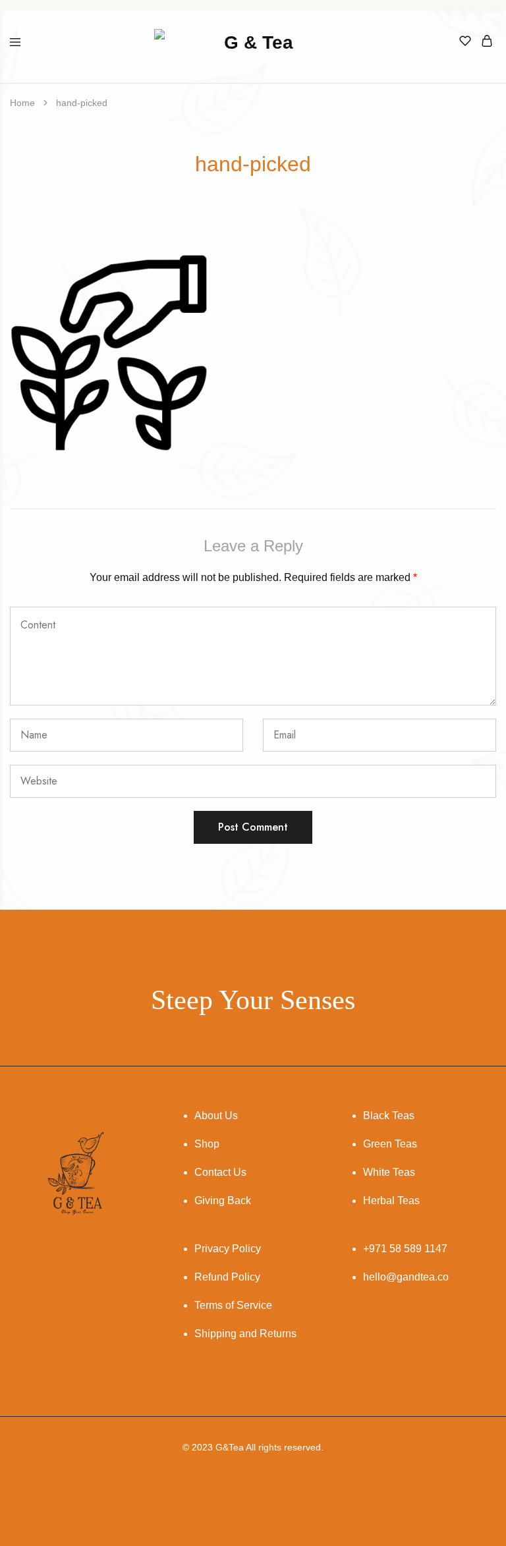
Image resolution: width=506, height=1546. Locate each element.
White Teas (389, 1172)
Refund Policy (227, 1277)
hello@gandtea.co (406, 1277)
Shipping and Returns (245, 1333)
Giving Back (222, 1200)
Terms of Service (233, 1305)
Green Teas (390, 1143)
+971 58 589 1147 (405, 1248)
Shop (206, 1143)
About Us (216, 1115)
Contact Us (220, 1172)
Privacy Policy (227, 1248)
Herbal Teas (391, 1200)
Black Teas (388, 1115)
